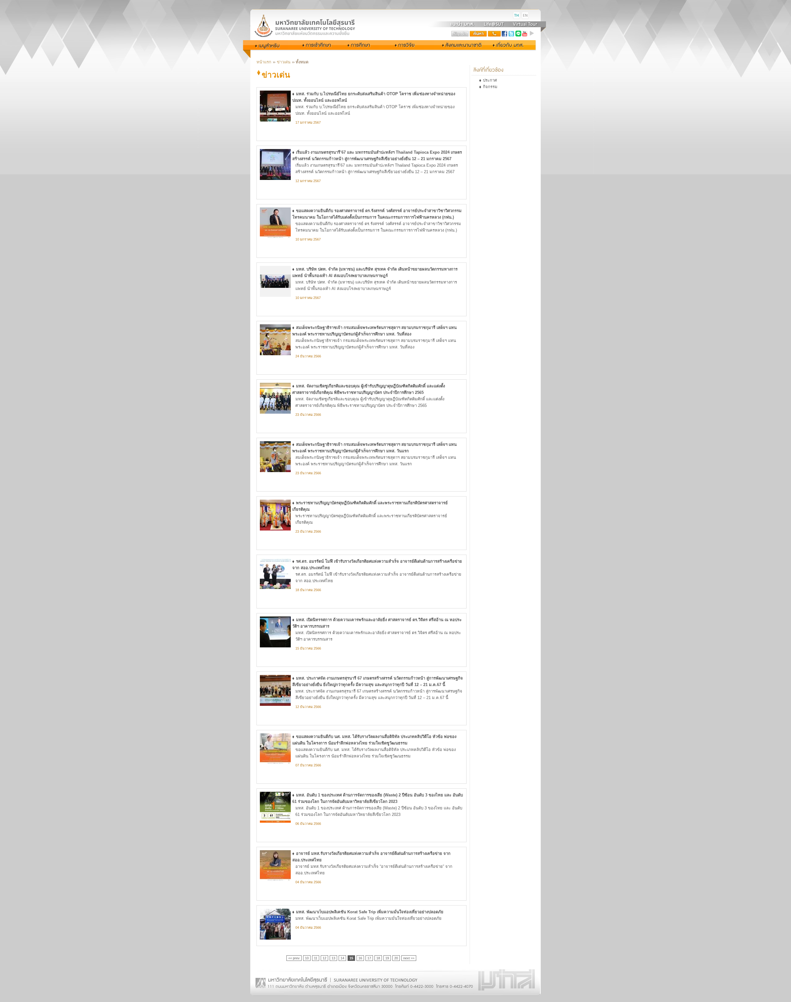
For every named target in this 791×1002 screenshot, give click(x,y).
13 (333, 958)
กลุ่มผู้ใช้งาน (271, 45)
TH (516, 15)
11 (315, 958)
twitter (511, 34)
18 (378, 958)
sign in (460, 34)
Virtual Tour (524, 24)
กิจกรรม (490, 86)
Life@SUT (493, 24)
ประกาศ (490, 80)
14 (342, 958)
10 (307, 958)
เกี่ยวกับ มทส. (510, 45)
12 (324, 958)
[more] (533, 34)
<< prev (294, 958)
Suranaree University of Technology (312, 25)
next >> (408, 958)
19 (387, 958)
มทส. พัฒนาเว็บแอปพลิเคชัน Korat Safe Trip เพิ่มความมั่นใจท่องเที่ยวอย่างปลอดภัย (369, 912)
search (478, 34)
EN (525, 15)
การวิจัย (406, 45)
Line (518, 34)
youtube (525, 34)
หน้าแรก (263, 62)
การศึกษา (364, 45)
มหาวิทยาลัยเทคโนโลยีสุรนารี (312, 15)
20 (396, 958)
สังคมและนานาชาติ (455, 45)
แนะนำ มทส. (462, 24)
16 (360, 958)
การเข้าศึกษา (317, 45)
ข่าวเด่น (283, 62)
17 (369, 958)
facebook (504, 34)
